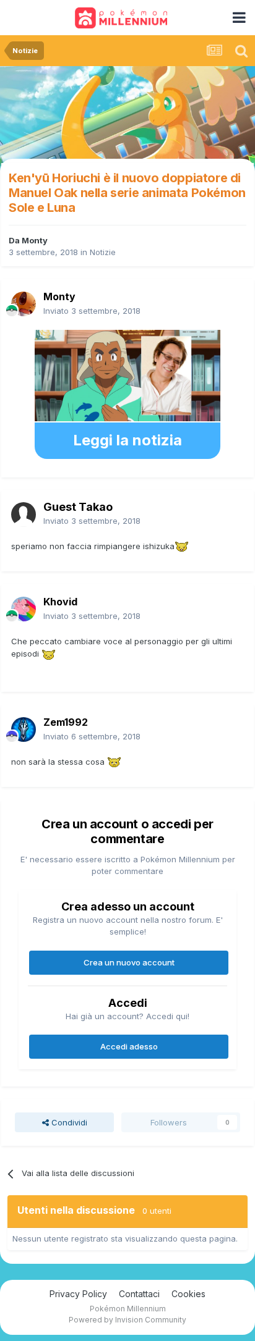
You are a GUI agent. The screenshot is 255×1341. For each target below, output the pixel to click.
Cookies (188, 1293)
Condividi (68, 1122)
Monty (35, 240)
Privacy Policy (78, 1293)
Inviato (91, 311)
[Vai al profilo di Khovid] (23, 609)
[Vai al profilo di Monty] (23, 304)
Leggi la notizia (127, 440)
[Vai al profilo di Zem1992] (23, 729)
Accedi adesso (129, 1046)
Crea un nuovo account (129, 962)
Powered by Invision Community (127, 1319)
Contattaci (139, 1293)
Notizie (103, 252)
